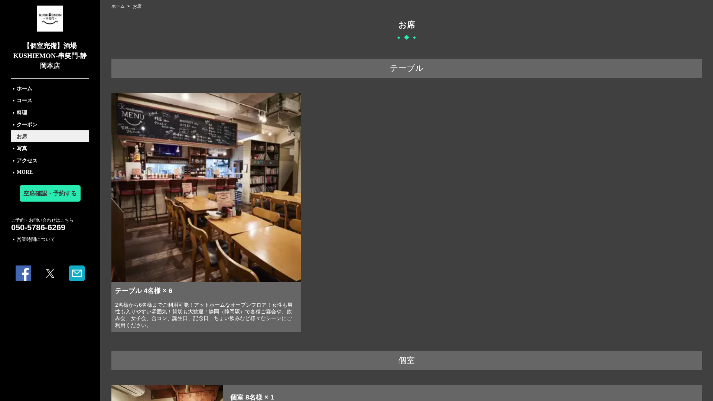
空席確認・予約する (50, 193)
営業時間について (36, 239)
